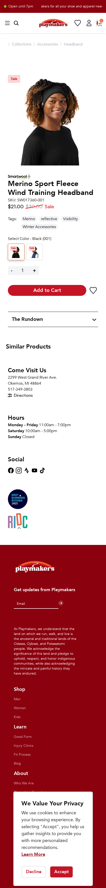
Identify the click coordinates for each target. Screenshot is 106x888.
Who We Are (24, 783)
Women (20, 708)
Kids (17, 717)
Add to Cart (47, 290)
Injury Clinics (23, 745)
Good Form (23, 736)
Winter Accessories (39, 227)
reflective (49, 219)
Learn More (33, 854)
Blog (17, 763)
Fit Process (22, 754)
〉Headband (71, 44)
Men (17, 699)
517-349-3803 (20, 389)
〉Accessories (45, 44)
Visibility (70, 219)
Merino (29, 219)
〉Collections (19, 44)
